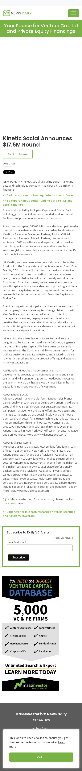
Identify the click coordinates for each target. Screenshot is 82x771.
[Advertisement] (41, 89)
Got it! (41, 757)
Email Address (16, 542)
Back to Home (18, 154)
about (12, 503)
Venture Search (41, 728)
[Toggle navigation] (73, 13)
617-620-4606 (41, 719)
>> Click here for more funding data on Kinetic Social (38, 195)
